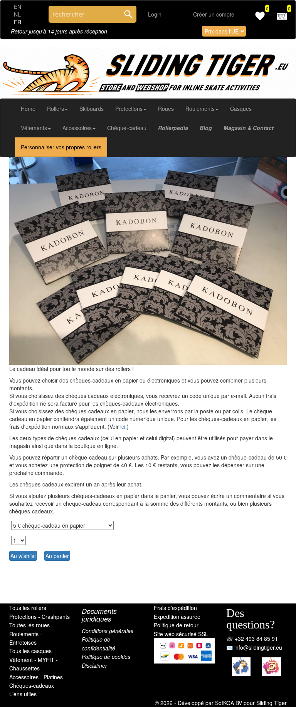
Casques (241, 108)
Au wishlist (23, 556)
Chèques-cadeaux (31, 685)
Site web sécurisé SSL (181, 634)
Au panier (57, 556)
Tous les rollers (27, 608)
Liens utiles (23, 694)
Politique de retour (176, 625)
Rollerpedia (173, 128)
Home (28, 108)
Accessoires (77, 128)
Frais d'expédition (175, 608)
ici (122, 426)
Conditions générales (107, 631)
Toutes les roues (29, 625)
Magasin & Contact (249, 128)
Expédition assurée (177, 616)
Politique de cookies (106, 656)
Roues (166, 108)
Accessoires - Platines (36, 677)
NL (17, 14)
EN (17, 6)
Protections (129, 108)
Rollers (55, 108)
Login (154, 14)
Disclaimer (94, 665)
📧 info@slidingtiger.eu (254, 647)
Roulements (200, 108)
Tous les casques (30, 651)
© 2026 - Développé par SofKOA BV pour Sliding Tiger (221, 703)
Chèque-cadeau (126, 128)
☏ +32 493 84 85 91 (252, 638)
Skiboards (91, 108)
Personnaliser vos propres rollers (61, 147)
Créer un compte (213, 14)
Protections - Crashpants (39, 616)
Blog (206, 128)
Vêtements (34, 128)
